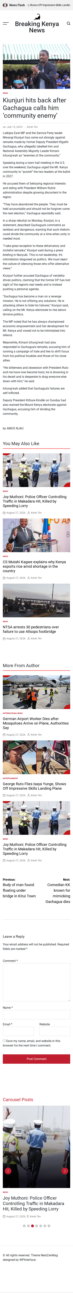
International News (13, 713)
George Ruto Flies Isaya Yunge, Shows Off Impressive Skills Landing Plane (34, 786)
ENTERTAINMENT (10, 778)
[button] (24, 1225)
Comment (10, 961)
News (5, 93)
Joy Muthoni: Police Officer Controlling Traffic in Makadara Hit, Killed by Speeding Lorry (34, 501)
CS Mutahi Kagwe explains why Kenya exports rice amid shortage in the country (34, 566)
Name (8, 1007)
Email (7, 1024)
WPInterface (27, 1260)
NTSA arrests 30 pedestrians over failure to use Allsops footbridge (31, 629)
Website (44, 1024)
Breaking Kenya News (37, 27)
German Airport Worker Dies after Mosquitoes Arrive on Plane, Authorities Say (36, 723)
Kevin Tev (32, 126)
